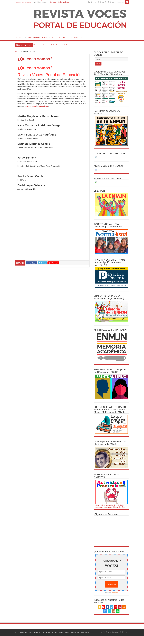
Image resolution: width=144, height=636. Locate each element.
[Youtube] (100, 2)
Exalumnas (67, 38)
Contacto (53, 2)
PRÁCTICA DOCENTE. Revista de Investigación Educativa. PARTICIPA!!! (109, 262)
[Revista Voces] (72, 19)
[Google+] (91, 2)
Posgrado (78, 38)
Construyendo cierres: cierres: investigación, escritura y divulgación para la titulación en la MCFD (68, 45)
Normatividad (33, 38)
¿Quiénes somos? (40, 2)
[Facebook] (94, 2)
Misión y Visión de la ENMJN (108, 166)
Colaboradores (63, 2)
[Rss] (89, 2)
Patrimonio (56, 38)
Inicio (17, 51)
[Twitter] (96, 2)
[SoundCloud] (103, 2)
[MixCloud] (113, 2)
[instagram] (106, 2)
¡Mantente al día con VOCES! (109, 551)
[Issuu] (111, 2)
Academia (20, 38)
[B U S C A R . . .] (127, 2)
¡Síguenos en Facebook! (106, 514)
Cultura (45, 38)
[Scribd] (108, 2)
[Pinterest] (98, 2)
